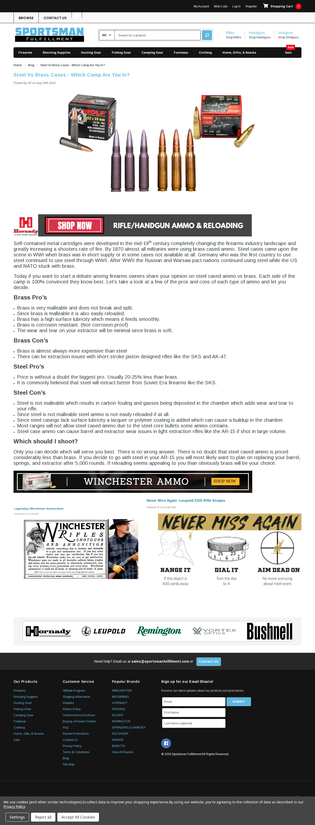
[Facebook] (166, 743)
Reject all (43, 817)
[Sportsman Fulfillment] (50, 35)
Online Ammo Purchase (79, 715)
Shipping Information (76, 697)
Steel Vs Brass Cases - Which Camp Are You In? (72, 75)
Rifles (230, 33)
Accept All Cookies (78, 817)
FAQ (66, 727)
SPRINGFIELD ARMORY (129, 727)
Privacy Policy (72, 746)
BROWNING (120, 697)
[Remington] (158, 631)
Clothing (205, 52)
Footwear (181, 52)
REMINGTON (121, 721)
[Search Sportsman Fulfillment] (207, 35)
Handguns (257, 33)
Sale (288, 52)
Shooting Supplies (56, 52)
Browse (26, 18)
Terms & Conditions (76, 752)
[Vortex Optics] (213, 631)
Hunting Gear (91, 52)
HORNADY (119, 703)
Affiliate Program (74, 690)
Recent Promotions (76, 733)
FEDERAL (119, 709)
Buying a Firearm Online (79, 721)
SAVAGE (118, 740)
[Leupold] (102, 631)
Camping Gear (152, 52)
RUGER (117, 715)
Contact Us (55, 18)
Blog (66, 758)
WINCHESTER (122, 690)
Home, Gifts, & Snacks (239, 52)
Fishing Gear (121, 52)
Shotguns (285, 33)
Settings (17, 817)
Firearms (25, 52)
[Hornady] (47, 631)
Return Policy (72, 709)
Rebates (68, 703)
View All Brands (122, 752)
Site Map (68, 764)
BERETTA (118, 746)
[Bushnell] (268, 631)
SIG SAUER (120, 733)
